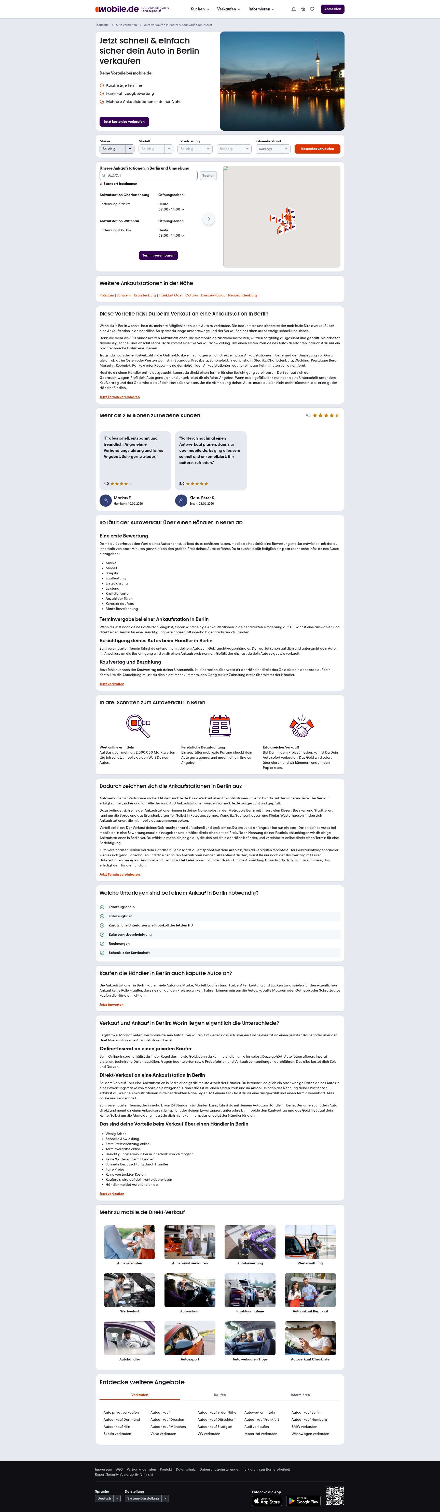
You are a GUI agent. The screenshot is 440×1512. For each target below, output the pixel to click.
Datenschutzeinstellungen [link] (220, 1469)
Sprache (102, 1491)
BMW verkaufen (304, 1427)
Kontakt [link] (166, 1469)
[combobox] (149, 175)
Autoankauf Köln (117, 1427)
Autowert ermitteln (259, 1412)
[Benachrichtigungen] (293, 9)
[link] (303, 9)
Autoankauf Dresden (167, 1419)
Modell (144, 141)
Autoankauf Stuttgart (215, 1427)
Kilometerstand (268, 141)
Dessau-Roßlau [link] (213, 295)
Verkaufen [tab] (139, 1395)
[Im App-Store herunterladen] (268, 1501)
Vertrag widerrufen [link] (141, 1469)
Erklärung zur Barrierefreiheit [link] (267, 1469)
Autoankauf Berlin (306, 1412)
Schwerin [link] (124, 295)
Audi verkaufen (256, 1427)
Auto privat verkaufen (121, 1412)
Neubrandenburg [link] (242, 295)
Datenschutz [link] (186, 1469)
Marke (105, 141)
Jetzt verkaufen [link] (112, 684)
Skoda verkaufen (117, 1434)
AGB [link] (119, 1469)
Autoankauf (160, 1412)
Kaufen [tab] (220, 1395)
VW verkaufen (209, 1434)
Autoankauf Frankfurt (261, 1419)
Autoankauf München (168, 1427)
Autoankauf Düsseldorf (216, 1419)
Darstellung (134, 1491)
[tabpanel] (220, 1423)
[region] (220, 930)
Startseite (102, 25)
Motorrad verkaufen (260, 1434)
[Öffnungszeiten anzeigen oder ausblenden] (182, 210)
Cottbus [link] (192, 295)
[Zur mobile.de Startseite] (136, 9)
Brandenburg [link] (145, 295)
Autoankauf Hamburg (309, 1419)
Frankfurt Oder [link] (171, 295)
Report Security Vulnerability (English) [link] (124, 1474)
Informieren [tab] (300, 1395)
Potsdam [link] (107, 295)
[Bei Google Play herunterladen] (303, 1501)
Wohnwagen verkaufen (310, 1434)
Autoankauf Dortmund (122, 1419)
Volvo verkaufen (163, 1434)
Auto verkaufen (126, 25)
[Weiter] (209, 219)
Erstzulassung (188, 141)
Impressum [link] (103, 1469)
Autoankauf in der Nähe (217, 1412)
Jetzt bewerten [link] (111, 1004)
